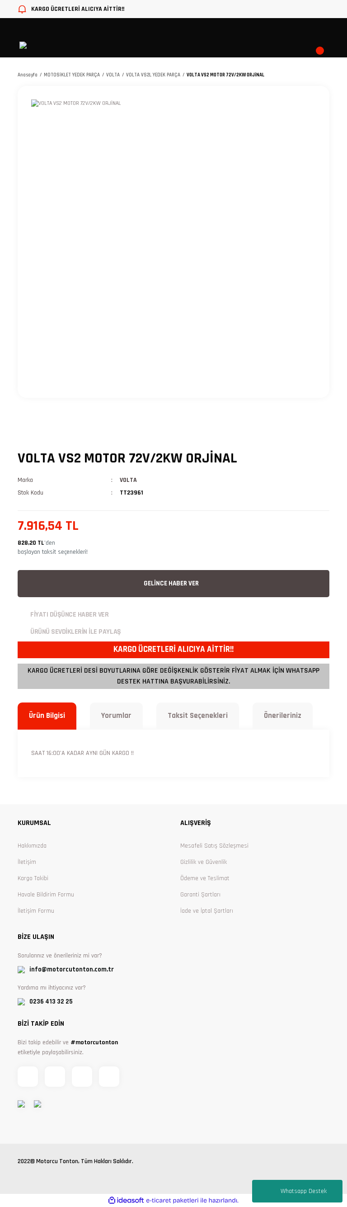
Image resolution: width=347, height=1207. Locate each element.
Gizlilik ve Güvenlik (203, 862)
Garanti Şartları (200, 895)
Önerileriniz (282, 716)
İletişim (27, 862)
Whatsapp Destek (304, 1191)
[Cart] (324, 45)
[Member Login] (220, 45)
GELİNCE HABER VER (171, 583)
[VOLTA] (45, 431)
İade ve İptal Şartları (206, 911)
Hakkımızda (32, 846)
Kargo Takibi (33, 878)
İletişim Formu (36, 911)
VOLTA (128, 480)
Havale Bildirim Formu (46, 895)
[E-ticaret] (172, 1200)
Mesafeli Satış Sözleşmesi (214, 846)
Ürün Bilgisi (47, 716)
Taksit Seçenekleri (198, 716)
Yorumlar (116, 716)
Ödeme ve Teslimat (205, 878)
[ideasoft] (126, 1200)
